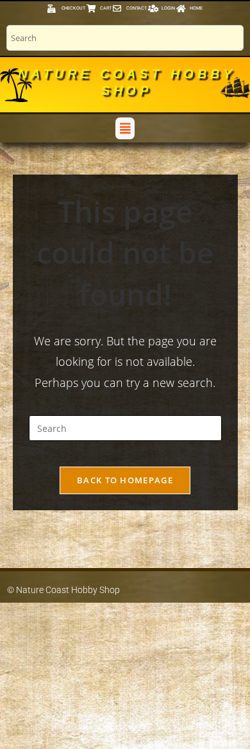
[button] (125, 128)
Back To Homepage (125, 480)
